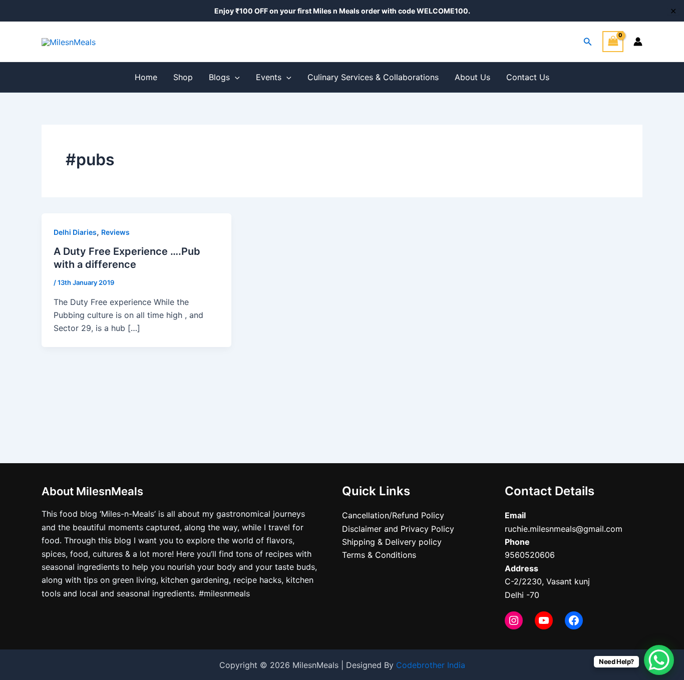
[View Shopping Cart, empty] (612, 41)
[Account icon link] (637, 41)
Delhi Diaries (75, 232)
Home (146, 77)
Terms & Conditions (379, 555)
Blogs (219, 77)
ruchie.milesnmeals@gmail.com (563, 529)
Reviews (115, 232)
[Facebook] (574, 620)
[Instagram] (514, 620)
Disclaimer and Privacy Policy (398, 529)
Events (268, 77)
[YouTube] (544, 620)
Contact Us (527, 77)
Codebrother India (430, 665)
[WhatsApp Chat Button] (659, 660)
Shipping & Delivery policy (392, 542)
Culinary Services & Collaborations (373, 77)
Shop (183, 77)
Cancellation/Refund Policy (393, 515)
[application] (235, 77)
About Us (472, 77)
